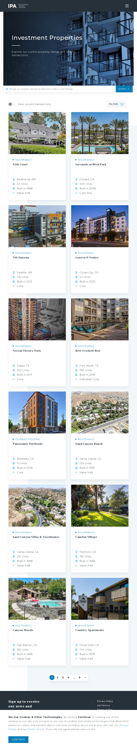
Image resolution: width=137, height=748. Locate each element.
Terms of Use (104, 709)
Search (122, 89)
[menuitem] (113, 701)
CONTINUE (18, 739)
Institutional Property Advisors (18, 6)
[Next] (85, 677)
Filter (113, 104)
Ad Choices (103, 705)
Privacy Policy (105, 701)
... (74, 677)
